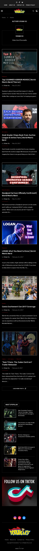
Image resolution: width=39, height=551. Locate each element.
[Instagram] (16, 2)
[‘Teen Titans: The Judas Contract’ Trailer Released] (19, 343)
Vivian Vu (19, 36)
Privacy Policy (30, 5)
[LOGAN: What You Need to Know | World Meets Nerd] (19, 232)
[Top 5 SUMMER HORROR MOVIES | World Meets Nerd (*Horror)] (19, 61)
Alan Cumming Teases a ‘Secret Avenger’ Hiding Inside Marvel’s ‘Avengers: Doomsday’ (26, 413)
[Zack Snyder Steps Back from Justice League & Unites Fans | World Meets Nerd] (19, 116)
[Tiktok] (19, 2)
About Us (12, 5)
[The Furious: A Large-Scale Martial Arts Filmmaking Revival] (10, 426)
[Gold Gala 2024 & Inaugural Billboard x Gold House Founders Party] (10, 450)
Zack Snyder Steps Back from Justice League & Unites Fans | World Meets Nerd (18, 137)
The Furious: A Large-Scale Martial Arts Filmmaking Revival (26, 424)
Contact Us (20, 5)
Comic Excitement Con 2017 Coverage (19, 307)
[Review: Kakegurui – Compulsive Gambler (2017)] (10, 438)
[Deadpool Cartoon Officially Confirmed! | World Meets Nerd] (19, 174)
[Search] (33, 11)
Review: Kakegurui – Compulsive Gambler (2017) (26, 435)
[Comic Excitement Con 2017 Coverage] (19, 288)
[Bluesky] (22, 2)
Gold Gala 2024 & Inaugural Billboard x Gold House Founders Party (26, 448)
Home (5, 5)
